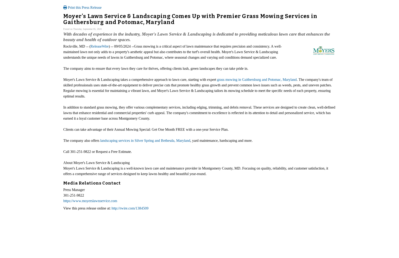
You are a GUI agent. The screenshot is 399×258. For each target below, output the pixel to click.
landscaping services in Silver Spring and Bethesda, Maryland (145, 141)
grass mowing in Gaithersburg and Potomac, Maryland (257, 80)
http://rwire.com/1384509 (130, 208)
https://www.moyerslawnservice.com (90, 201)
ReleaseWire (100, 46)
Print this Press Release (84, 7)
